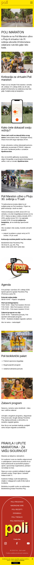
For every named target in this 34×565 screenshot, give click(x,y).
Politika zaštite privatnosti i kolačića (17, 553)
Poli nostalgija (17, 521)
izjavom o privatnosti (19, 560)
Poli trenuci (17, 517)
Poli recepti (17, 509)
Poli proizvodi (17, 502)
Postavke (16, 563)
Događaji (17, 513)
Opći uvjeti (22, 550)
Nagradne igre (17, 506)
